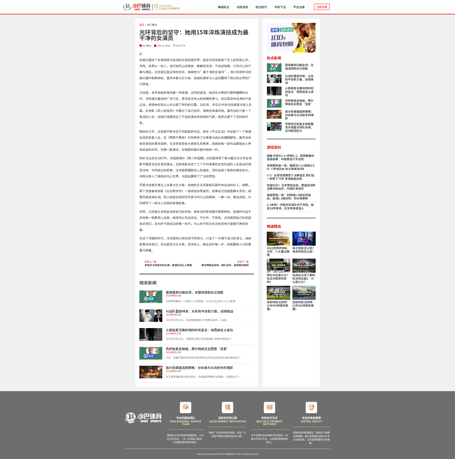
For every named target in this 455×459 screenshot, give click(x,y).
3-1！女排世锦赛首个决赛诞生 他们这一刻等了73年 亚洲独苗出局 (290, 177)
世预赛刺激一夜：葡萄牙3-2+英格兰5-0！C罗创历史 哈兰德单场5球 (291, 167)
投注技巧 (261, 7)
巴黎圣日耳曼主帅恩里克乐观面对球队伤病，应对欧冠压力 (299, 127)
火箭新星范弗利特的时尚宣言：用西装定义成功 (199, 330)
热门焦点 (152, 24)
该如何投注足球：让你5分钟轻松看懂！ (278, 305)
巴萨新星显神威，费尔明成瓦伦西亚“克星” (198, 348)
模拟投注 (223, 7)
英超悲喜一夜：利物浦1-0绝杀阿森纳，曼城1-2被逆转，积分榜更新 (289, 196)
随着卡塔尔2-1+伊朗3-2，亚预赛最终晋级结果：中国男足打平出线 (290, 157)
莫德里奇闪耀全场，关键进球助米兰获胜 (194, 292)
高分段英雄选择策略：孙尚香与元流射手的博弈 (199, 367)
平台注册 (299, 7)
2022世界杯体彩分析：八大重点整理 (278, 251)
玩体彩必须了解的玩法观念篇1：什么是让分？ (303, 278)
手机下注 (280, 7)
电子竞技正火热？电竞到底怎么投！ (303, 249)
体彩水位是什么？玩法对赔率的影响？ (278, 278)
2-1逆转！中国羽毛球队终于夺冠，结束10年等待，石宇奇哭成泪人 (290, 206)
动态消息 (242, 7)
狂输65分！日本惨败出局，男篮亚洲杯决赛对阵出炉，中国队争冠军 (291, 187)
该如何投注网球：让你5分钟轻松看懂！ (303, 305)
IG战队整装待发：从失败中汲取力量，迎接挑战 (199, 311)
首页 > (142, 24)
